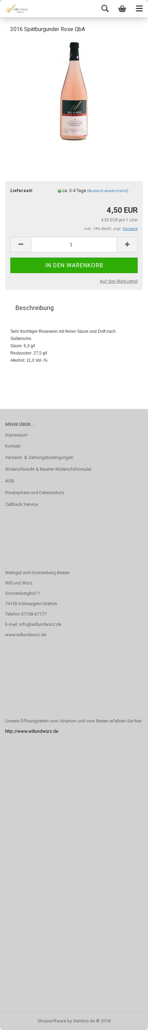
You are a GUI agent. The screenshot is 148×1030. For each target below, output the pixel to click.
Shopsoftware (52, 1020)
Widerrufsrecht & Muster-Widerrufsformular (48, 469)
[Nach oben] (129, 1019)
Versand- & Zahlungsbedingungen (39, 457)
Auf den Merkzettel (119, 281)
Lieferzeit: (21, 190)
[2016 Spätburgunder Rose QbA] (74, 90)
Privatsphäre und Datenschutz (34, 492)
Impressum (16, 435)
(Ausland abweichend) (107, 191)
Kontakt (13, 446)
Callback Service (21, 504)
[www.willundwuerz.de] (14, 8)
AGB (9, 480)
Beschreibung (34, 307)
